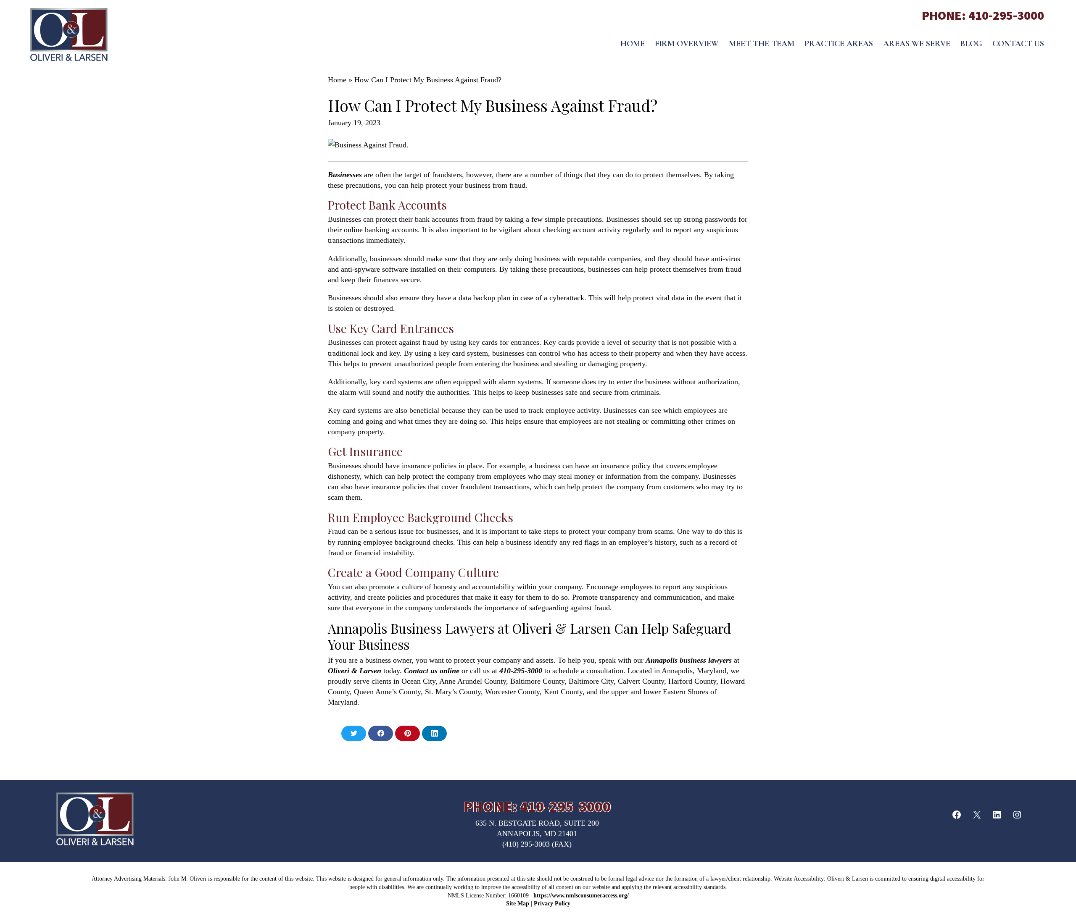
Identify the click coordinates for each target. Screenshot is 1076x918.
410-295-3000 (1006, 15)
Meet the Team (761, 44)
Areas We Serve (916, 44)
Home (632, 44)
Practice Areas (838, 44)
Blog (971, 44)
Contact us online (431, 670)
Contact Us (1018, 44)
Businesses (345, 174)
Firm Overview (687, 44)
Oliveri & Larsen (354, 670)
